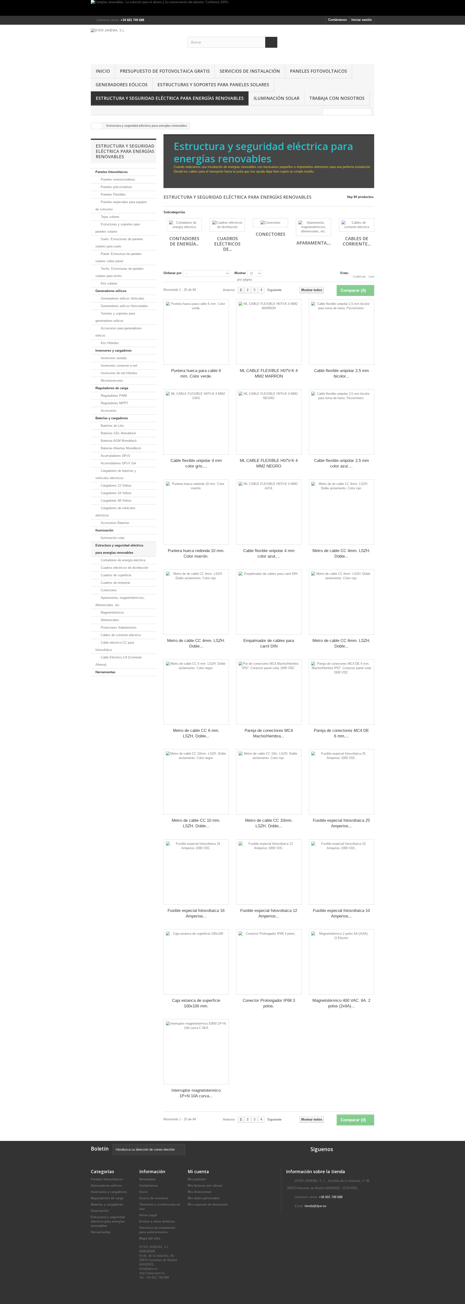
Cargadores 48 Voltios (116, 500)
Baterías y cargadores (111, 418)
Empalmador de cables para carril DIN (268, 643)
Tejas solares (109, 217)
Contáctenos (337, 20)
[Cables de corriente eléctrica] (356, 225)
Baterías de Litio (112, 425)
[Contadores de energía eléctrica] (184, 225)
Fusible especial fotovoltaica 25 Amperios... (341, 823)
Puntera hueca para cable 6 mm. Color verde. (196, 373)
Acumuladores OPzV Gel (118, 463)
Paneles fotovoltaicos (318, 71)
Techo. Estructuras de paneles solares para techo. (119, 272)
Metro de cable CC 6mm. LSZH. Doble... (341, 643)
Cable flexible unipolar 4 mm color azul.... (268, 553)
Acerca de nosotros (153, 1198)
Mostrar (240, 273)
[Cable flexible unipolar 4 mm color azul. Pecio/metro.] (269, 512)
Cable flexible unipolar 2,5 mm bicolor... (341, 373)
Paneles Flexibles (113, 194)
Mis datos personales (204, 1198)
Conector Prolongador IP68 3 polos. (269, 1003)
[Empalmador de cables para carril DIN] (269, 602)
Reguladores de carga (111, 388)
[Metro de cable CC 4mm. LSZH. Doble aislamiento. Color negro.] (196, 602)
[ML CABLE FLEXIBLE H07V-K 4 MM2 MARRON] (269, 332)
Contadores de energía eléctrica (122, 560)
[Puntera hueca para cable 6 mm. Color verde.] (196, 332)
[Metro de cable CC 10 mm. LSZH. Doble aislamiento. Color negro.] (196, 781)
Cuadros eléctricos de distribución (124, 567)
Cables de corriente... (357, 241)
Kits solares (108, 283)
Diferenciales (109, 620)
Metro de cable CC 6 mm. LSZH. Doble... (196, 733)
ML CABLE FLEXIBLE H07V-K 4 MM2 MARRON (269, 373)
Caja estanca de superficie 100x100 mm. (196, 1003)
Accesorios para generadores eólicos (118, 331)
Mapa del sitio (149, 1238)
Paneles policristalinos (116, 187)
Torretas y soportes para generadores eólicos (115, 317)
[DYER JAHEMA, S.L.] (135, 43)
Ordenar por (172, 273)
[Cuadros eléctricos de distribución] (227, 225)
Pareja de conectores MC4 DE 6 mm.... (341, 733)
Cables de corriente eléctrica (120, 635)
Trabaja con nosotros (336, 98)
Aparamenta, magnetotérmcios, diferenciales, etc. (120, 601)
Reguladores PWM (113, 395)
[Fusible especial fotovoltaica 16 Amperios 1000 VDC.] (196, 872)
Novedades (147, 1179)
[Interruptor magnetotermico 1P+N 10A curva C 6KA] (196, 1051)
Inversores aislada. (113, 358)
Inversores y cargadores (113, 350)
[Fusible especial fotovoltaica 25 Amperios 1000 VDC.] (341, 781)
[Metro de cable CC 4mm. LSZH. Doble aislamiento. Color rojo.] (341, 512)
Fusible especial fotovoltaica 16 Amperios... (196, 913)
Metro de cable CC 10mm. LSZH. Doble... (269, 823)
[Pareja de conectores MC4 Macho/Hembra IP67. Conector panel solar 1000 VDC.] (269, 692)
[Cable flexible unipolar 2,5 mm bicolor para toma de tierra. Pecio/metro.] (341, 332)
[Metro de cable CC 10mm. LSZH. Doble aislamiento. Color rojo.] (269, 781)
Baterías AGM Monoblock (118, 441)
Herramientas (105, 672)
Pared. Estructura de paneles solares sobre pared (118, 257)
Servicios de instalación (250, 71)
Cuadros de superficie (115, 575)
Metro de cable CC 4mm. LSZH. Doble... (341, 553)
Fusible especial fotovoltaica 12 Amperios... (268, 913)
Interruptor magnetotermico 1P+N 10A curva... (196, 1093)
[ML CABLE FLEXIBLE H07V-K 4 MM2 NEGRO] (269, 422)
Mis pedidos (197, 1179)
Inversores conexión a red (118, 365)
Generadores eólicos (121, 84)
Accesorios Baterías (114, 523)
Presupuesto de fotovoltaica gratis (165, 71)
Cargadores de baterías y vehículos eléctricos (115, 474)
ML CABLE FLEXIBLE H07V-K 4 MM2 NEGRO (269, 463)
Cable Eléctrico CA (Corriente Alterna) (118, 661)
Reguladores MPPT (114, 403)
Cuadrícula (359, 276)
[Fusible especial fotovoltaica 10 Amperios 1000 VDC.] (341, 872)
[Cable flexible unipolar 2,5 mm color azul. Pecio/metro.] (341, 422)
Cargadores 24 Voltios (116, 493)
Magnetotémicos (112, 612)
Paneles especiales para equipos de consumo (121, 205)
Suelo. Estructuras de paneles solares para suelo (119, 242)
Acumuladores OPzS (115, 456)
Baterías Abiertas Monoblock (120, 448)
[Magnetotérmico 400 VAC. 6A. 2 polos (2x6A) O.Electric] (341, 962)
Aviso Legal (148, 1215)
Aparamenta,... (313, 243)
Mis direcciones (199, 1192)
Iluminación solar (276, 98)
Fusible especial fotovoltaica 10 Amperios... (341, 913)
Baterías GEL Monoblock (118, 433)
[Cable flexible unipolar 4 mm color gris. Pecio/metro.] (196, 422)
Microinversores (111, 380)
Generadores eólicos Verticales (122, 298)
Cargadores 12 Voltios (116, 485)
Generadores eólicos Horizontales (124, 306)
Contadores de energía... (184, 241)
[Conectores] (270, 222)
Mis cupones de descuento (208, 1204)
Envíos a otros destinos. (157, 1221)
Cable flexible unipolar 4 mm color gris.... (196, 463)
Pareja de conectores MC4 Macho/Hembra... (269, 733)
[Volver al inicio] (96, 126)
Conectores (108, 590)
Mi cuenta (198, 1171)
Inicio (103, 71)
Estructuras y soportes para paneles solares (213, 84)
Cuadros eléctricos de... (227, 244)
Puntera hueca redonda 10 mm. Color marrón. (196, 553)
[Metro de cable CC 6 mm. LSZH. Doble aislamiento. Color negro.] (196, 692)
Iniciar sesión (361, 20)
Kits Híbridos (109, 343)
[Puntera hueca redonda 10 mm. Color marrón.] (196, 512)
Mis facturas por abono (205, 1185)
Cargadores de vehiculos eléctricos (115, 511)
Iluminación (104, 530)
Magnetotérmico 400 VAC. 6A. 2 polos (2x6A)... (341, 1003)
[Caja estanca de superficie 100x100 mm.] (196, 962)
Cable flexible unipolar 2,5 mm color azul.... (341, 463)
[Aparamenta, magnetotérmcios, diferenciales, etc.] (313, 227)
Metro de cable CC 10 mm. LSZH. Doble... (196, 823)
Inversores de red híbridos (118, 373)
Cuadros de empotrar (115, 583)
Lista (371, 276)
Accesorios (108, 410)
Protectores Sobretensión (118, 627)
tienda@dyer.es (315, 1206)
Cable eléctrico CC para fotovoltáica (114, 646)
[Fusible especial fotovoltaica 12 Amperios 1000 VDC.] (269, 872)
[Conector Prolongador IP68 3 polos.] (269, 962)
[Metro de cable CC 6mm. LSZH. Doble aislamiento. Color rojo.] (341, 602)
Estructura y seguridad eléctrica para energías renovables (170, 98)
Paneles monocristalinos (117, 179)
